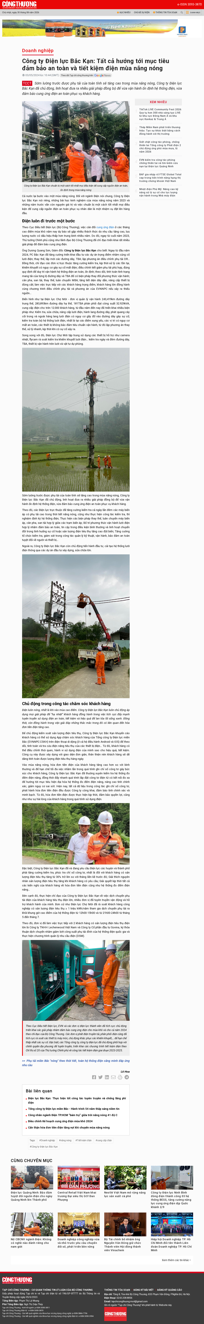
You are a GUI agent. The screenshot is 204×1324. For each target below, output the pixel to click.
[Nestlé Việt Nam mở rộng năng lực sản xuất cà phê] (125, 1179)
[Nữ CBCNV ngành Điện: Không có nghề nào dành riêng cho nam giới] (32, 1226)
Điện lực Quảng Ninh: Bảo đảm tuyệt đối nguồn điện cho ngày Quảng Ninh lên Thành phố (31, 1196)
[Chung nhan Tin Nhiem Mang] (115, 1313)
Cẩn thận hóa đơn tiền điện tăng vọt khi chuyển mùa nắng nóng (69, 1127)
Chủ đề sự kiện (141, 12)
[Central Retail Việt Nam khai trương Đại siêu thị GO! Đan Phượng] (79, 1179)
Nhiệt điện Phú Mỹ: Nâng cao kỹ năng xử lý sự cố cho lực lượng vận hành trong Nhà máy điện (158, 192)
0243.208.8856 (124, 1297)
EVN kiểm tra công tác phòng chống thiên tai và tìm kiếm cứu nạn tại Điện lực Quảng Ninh (158, 163)
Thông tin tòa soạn (166, 12)
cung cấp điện (104, 1140)
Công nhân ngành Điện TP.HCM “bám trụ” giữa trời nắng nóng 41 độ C (72, 1115)
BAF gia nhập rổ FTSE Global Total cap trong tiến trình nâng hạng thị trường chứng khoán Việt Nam (160, 177)
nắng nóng (66, 1140)
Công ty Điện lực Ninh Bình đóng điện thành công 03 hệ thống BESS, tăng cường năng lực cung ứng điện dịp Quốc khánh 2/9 (171, 1200)
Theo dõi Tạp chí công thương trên (77, 75)
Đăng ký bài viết (144, 1289)
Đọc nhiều (124, 12)
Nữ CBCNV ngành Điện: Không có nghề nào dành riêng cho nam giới (31, 1243)
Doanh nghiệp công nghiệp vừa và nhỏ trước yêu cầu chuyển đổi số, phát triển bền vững (79, 1243)
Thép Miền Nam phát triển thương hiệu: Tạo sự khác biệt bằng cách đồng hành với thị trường (159, 130)
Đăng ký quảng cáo (169, 1289)
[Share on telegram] (127, 1077)
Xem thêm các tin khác (175, 1260)
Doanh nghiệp (38, 50)
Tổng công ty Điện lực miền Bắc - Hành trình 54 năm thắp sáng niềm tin (73, 1108)
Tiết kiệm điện (84, 1140)
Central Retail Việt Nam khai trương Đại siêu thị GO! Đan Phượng (77, 1196)
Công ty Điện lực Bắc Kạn (44, 1146)
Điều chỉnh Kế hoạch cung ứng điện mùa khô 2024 (60, 1121)
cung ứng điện (105, 227)
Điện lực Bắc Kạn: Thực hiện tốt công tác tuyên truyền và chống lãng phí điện (77, 1100)
